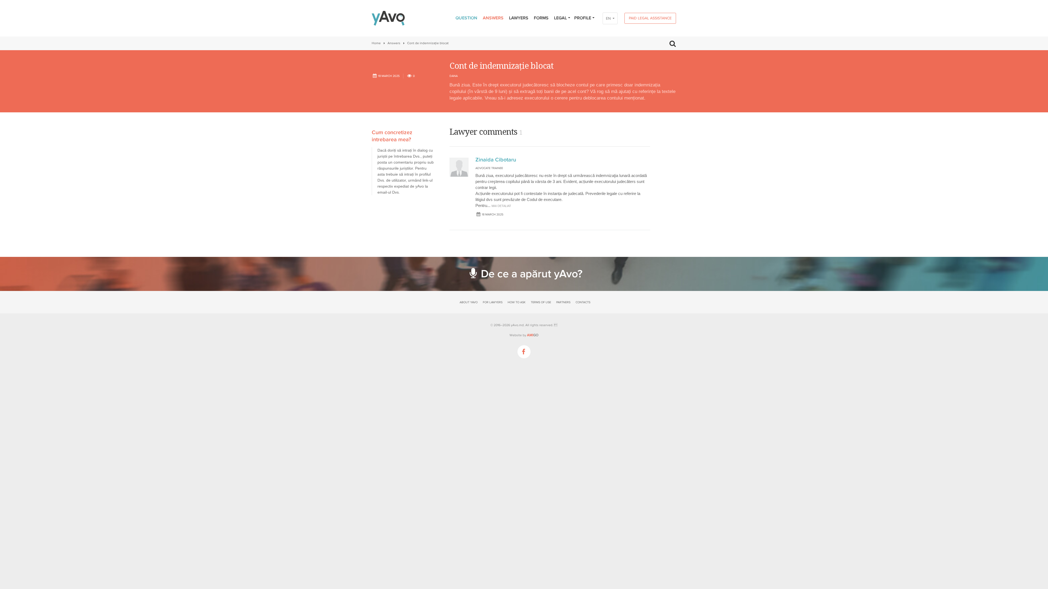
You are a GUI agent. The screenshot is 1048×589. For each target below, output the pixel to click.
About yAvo (469, 302)
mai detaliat (501, 206)
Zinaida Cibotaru (495, 160)
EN (608, 18)
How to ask (517, 302)
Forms (541, 18)
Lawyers (518, 18)
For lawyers (492, 302)
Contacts (583, 302)
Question (466, 18)
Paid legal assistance (650, 18)
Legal (560, 18)
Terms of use (541, 302)
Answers (493, 18)
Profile (582, 18)
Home (376, 43)
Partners (563, 302)
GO (532, 335)
